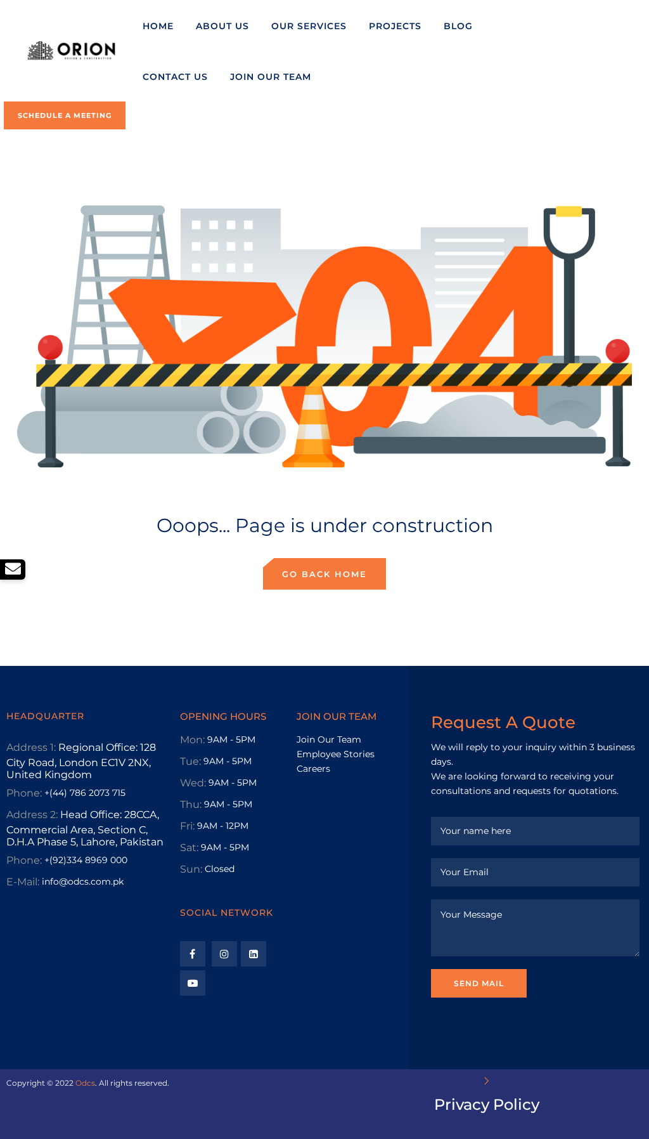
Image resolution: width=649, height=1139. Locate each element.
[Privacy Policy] (487, 1080)
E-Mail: (22, 882)
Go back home (324, 574)
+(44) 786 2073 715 (84, 792)
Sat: (189, 848)
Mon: (192, 740)
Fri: (187, 826)
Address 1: (31, 747)
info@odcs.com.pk (83, 881)
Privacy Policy (486, 1104)
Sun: (191, 869)
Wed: (193, 783)
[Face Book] (192, 954)
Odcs (85, 1083)
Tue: (190, 761)
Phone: (24, 793)
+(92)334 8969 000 (85, 860)
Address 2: (32, 815)
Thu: (191, 804)
